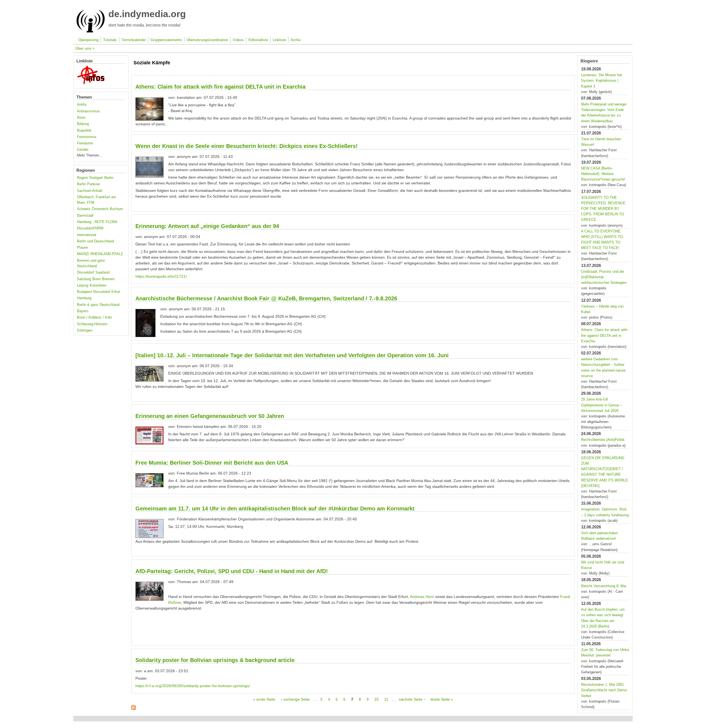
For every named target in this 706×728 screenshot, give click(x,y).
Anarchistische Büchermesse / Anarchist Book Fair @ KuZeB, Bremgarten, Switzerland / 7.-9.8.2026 (266, 298)
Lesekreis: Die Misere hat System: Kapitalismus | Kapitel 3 (601, 80)
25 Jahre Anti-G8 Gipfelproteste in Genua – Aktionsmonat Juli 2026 (601, 405)
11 (386, 699)
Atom (81, 118)
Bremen (108, 279)
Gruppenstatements (166, 40)
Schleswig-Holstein (92, 324)
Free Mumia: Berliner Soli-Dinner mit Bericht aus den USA (211, 463)
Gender (83, 150)
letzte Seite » (441, 699)
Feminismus (87, 137)
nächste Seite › (412, 699)
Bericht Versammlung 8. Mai (603, 586)
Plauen (82, 248)
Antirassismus (88, 111)
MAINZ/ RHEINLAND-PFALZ (100, 254)
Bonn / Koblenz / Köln (94, 317)
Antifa (81, 105)
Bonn (96, 279)
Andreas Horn (422, 596)
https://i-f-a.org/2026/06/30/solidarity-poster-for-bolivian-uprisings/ (192, 686)
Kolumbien (98, 285)
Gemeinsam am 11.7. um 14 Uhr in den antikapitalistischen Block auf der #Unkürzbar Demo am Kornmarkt (274, 508)
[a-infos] (91, 83)
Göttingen (84, 330)
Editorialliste (258, 40)
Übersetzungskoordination (207, 40)
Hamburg (84, 298)
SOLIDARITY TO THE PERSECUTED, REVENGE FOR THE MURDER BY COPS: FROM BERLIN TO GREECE (603, 209)
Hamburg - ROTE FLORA (97, 222)
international (86, 235)
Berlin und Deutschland (95, 241)
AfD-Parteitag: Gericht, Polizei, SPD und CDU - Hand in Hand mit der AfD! (231, 571)
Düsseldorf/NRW (90, 228)
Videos (238, 40)
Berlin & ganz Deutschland (98, 305)
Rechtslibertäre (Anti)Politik (603, 440)
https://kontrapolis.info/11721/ (161, 276)
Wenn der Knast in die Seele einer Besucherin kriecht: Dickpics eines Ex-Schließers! (246, 146)
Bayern (82, 311)
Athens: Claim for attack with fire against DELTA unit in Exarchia (220, 87)
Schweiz (83, 209)
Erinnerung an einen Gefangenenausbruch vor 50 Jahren (209, 416)
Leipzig (82, 285)
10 (376, 699)
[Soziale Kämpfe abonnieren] (133, 708)
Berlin (108, 178)
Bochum (116, 209)
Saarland (102, 272)
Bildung (83, 124)
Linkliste (279, 40)
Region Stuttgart (90, 178)
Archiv (296, 40)
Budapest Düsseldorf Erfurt (98, 292)
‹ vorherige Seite (295, 699)
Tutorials (110, 40)
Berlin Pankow (88, 184)
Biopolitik (84, 131)
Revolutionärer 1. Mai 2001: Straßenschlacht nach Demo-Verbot (604, 690)
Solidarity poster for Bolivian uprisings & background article (215, 660)
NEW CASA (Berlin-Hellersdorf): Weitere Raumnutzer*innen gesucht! (603, 173)
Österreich (100, 209)
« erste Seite (264, 699)
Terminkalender (134, 40)
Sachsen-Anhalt (89, 191)
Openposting (88, 40)
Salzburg (84, 279)
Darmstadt (85, 216)
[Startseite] (90, 31)
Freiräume (85, 143)
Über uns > (85, 48)
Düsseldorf (85, 272)
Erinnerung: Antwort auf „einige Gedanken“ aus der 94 (207, 226)
